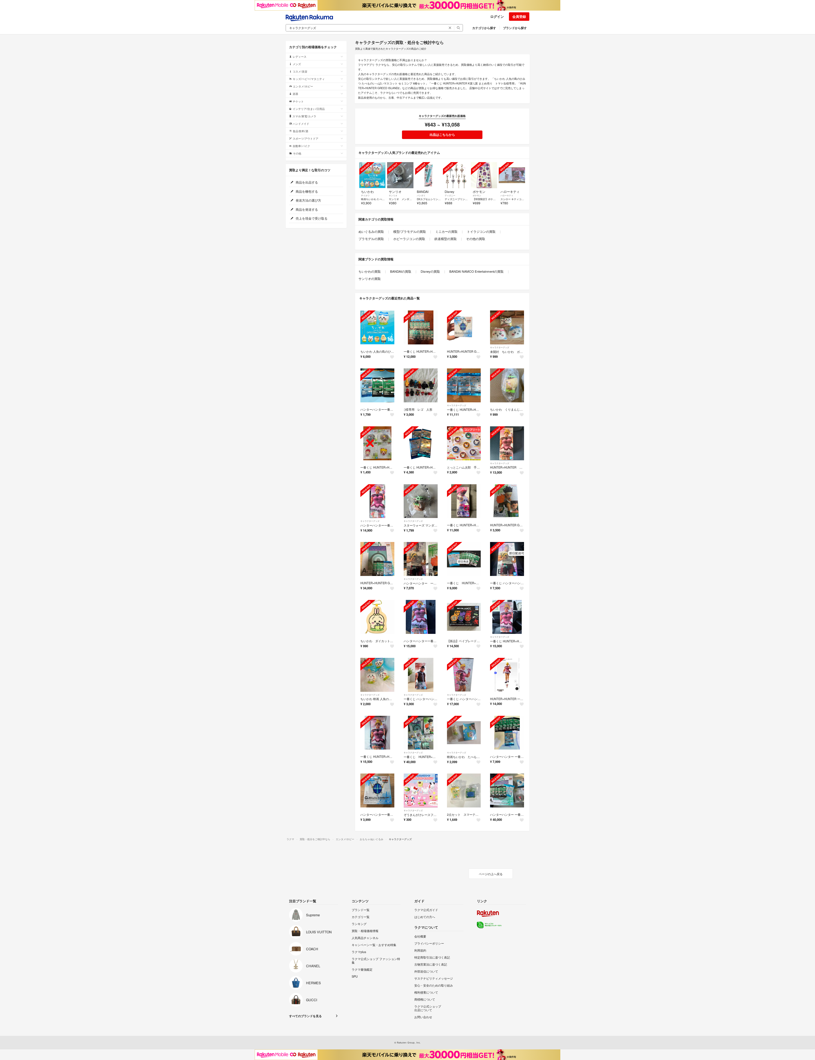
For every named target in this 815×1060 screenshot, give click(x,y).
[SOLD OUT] (372, 175)
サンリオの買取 (369, 278)
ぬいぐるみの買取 (371, 231)
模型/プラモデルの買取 (409, 231)
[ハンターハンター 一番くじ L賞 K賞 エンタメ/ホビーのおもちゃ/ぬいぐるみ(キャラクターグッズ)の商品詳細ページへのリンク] (507, 733)
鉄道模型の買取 (445, 238)
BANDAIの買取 (400, 271)
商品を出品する (306, 182)
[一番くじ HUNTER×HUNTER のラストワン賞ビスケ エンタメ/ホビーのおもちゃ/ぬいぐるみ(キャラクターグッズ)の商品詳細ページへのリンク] (377, 733)
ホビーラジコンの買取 (409, 238)
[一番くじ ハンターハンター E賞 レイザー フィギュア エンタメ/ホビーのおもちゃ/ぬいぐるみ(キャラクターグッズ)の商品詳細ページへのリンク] (507, 559)
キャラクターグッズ (499, 347)
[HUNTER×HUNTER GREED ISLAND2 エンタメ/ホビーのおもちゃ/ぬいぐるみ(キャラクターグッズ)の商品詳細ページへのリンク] (464, 327)
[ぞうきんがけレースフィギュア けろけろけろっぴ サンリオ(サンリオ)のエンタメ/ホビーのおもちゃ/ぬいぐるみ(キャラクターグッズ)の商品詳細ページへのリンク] (421, 790)
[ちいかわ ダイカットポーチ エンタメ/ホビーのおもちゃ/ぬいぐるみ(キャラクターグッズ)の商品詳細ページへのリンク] (377, 617)
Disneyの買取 (430, 271)
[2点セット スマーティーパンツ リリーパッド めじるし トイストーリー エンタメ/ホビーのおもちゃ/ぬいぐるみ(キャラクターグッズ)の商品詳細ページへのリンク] (464, 790)
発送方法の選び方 (308, 200)
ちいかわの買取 (369, 271)
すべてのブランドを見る (305, 1016)
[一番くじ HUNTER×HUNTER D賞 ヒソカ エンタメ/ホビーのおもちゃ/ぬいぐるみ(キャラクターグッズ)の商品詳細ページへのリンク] (464, 501)
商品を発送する (306, 209)
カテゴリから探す (484, 28)
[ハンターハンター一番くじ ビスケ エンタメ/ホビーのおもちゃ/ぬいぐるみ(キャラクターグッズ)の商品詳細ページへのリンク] (421, 617)
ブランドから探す (515, 28)
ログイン (497, 16)
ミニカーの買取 (446, 231)
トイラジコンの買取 (481, 231)
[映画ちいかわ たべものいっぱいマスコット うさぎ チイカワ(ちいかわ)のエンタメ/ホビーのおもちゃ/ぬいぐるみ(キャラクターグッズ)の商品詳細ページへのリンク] (464, 733)
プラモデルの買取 (371, 238)
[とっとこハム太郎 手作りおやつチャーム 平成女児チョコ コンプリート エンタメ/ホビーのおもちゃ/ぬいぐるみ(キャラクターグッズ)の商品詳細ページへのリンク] (464, 443)
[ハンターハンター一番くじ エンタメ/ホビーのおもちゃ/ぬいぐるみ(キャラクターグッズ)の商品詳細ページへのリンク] (377, 385)
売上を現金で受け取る (311, 218)
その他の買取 (475, 238)
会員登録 (519, 16)
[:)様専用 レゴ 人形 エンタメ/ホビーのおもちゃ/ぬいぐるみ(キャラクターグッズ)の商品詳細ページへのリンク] (421, 385)
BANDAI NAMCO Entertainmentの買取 (476, 271)
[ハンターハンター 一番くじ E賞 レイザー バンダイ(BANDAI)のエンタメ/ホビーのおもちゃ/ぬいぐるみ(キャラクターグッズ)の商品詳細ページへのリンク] (421, 559)
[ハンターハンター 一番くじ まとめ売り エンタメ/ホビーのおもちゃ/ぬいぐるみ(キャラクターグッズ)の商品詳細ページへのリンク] (507, 790)
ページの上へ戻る (491, 874)
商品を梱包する (306, 191)
